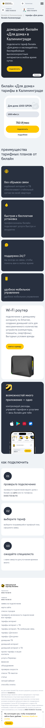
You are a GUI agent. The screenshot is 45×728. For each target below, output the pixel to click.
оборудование (7, 665)
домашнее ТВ (7, 640)
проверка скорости (9, 669)
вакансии (5, 662)
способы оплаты (8, 684)
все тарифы (6, 617)
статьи (4, 677)
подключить (22, 129)
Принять (8, 723)
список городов (8, 611)
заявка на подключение (11, 603)
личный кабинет (8, 681)
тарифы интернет (8, 621)
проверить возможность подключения (17, 615)
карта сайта (6, 607)
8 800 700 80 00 (11, 11)
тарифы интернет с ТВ (11, 625)
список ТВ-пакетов (9, 673)
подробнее (22, 135)
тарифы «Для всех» (9, 633)
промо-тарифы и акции (11, 652)
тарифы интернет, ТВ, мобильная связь (17, 629)
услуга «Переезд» (8, 658)
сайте (15, 493)
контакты (5, 654)
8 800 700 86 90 (32, 11)
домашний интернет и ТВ (12, 648)
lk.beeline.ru (11, 693)
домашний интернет (9, 644)
